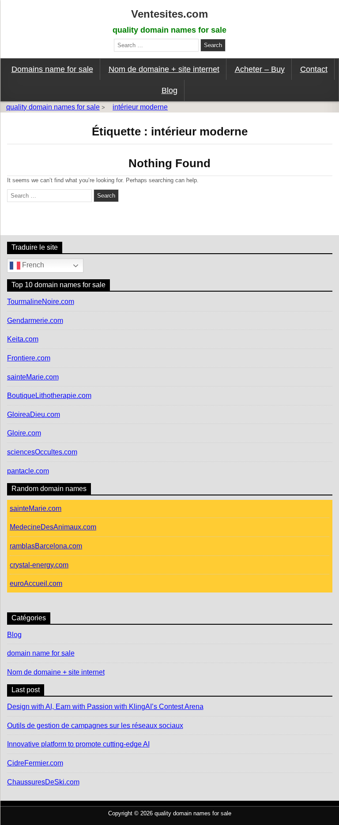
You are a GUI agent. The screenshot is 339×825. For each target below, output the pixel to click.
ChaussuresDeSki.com (43, 782)
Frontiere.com (28, 358)
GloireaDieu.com (33, 414)
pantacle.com (28, 471)
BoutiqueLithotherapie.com (49, 395)
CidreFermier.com (35, 763)
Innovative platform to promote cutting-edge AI (78, 744)
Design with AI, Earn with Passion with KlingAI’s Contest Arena (105, 706)
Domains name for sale (52, 69)
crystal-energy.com (39, 565)
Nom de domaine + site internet (164, 69)
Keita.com (22, 339)
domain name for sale (41, 653)
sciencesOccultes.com (42, 452)
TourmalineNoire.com (40, 301)
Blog (169, 90)
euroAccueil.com (36, 583)
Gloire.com (24, 433)
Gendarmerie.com (35, 320)
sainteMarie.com (33, 377)
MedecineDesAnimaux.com (53, 527)
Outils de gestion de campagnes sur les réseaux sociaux (95, 725)
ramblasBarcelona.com (46, 546)
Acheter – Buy (260, 69)
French (32, 265)
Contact (314, 69)
